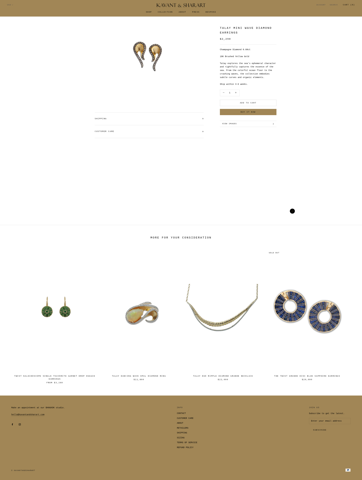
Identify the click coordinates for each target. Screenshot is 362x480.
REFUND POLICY (185, 447)
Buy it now (248, 112)
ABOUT (180, 423)
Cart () (349, 5)
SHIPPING (101, 119)
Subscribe (320, 430)
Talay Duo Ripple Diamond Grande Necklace (223, 376)
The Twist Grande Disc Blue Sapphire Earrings (307, 376)
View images (229, 124)
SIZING (181, 438)
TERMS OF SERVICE (187, 442)
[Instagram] (20, 424)
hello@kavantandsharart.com (27, 414)
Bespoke (211, 12)
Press (196, 12)
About (182, 12)
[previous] (9, 314)
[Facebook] (12, 424)
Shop (149, 12)
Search (334, 5)
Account (321, 5)
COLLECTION (165, 12)
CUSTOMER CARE (185, 418)
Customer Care (104, 131)
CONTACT (181, 413)
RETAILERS (182, 428)
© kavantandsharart (23, 471)
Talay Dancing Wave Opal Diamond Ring (139, 376)
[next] (353, 314)
